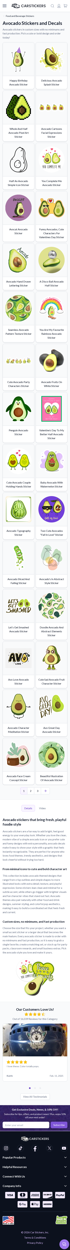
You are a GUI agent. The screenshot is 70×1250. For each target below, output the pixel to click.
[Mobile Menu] (5, 6)
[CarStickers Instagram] (6, 1149)
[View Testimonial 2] (35, 1088)
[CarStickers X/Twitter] (49, 1149)
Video (42, 808)
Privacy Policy (35, 1242)
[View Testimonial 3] (40, 1088)
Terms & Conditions (35, 1237)
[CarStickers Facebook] (35, 1149)
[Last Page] (45, 790)
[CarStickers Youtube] (64, 1149)
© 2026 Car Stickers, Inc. (35, 1232)
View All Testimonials (35, 1096)
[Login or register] (59, 6)
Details (28, 808)
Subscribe (59, 1124)
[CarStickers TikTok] (20, 1149)
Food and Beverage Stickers (20, 16)
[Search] (52, 6)
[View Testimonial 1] (29, 1088)
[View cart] (65, 6)
